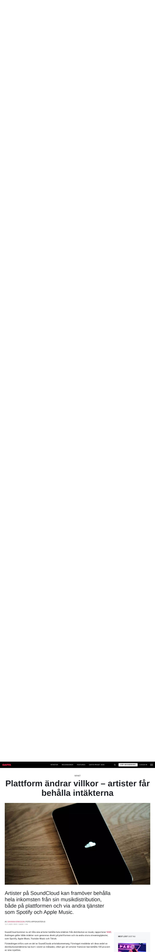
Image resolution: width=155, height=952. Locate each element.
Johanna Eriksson (16, 922)
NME (108, 932)
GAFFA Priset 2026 (96, 765)
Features (81, 765)
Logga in (143, 765)
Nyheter (54, 765)
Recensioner (67, 765)
